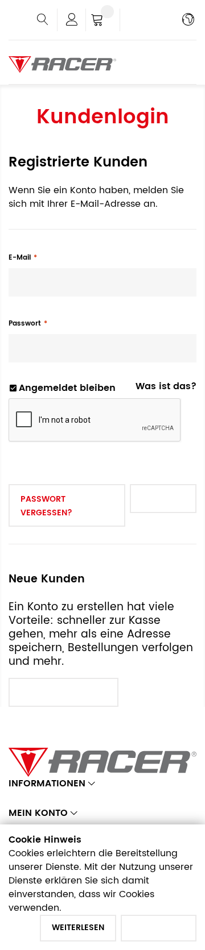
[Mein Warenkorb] (103, 21)
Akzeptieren (158, 927)
